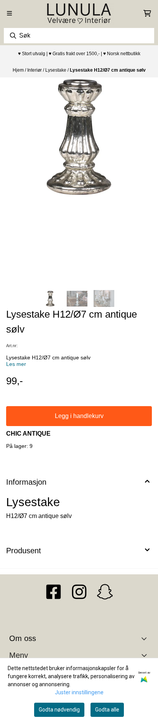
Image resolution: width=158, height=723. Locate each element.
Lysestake (56, 70)
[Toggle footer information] (146, 638)
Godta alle (107, 710)
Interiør (35, 70)
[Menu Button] (9, 13)
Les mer (16, 364)
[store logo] (79, 13)
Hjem (19, 70)
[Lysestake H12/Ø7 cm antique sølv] (79, 137)
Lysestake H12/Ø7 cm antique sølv (108, 70)
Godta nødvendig (59, 710)
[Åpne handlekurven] (147, 13)
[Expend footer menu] (145, 655)
